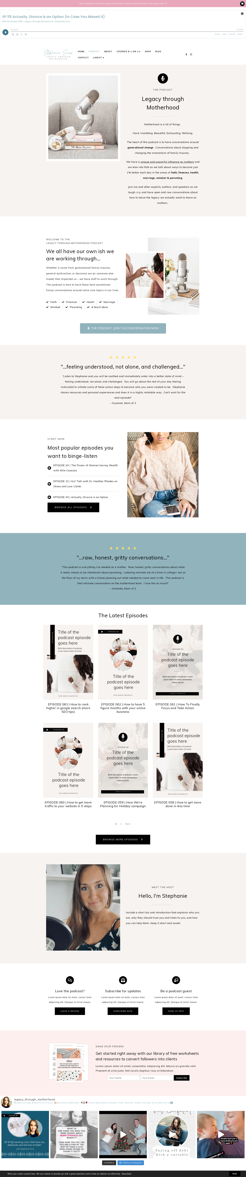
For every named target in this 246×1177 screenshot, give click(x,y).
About (108, 51)
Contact (83, 57)
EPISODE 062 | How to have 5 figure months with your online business (123, 708)
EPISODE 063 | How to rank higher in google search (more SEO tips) (68, 708)
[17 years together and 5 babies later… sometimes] (123, 1134)
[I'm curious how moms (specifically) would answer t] (74, 1134)
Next (128, 824)
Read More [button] (126, 1174)
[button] (123, 328)
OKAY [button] (234, 1174)
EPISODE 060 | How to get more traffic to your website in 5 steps (68, 804)
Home (81, 51)
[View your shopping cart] (242, 3)
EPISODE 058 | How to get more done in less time (177, 804)
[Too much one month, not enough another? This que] (172, 1134)
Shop (148, 51)
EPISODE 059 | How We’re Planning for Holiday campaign (123, 804)
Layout (97, 57)
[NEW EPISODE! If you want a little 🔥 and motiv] (25, 1134)
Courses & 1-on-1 (128, 51)
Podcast (94, 51)
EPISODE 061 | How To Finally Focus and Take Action (178, 706)
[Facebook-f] (186, 54)
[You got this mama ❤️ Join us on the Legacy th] (221, 1134)
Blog (158, 51)
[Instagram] (191, 54)
